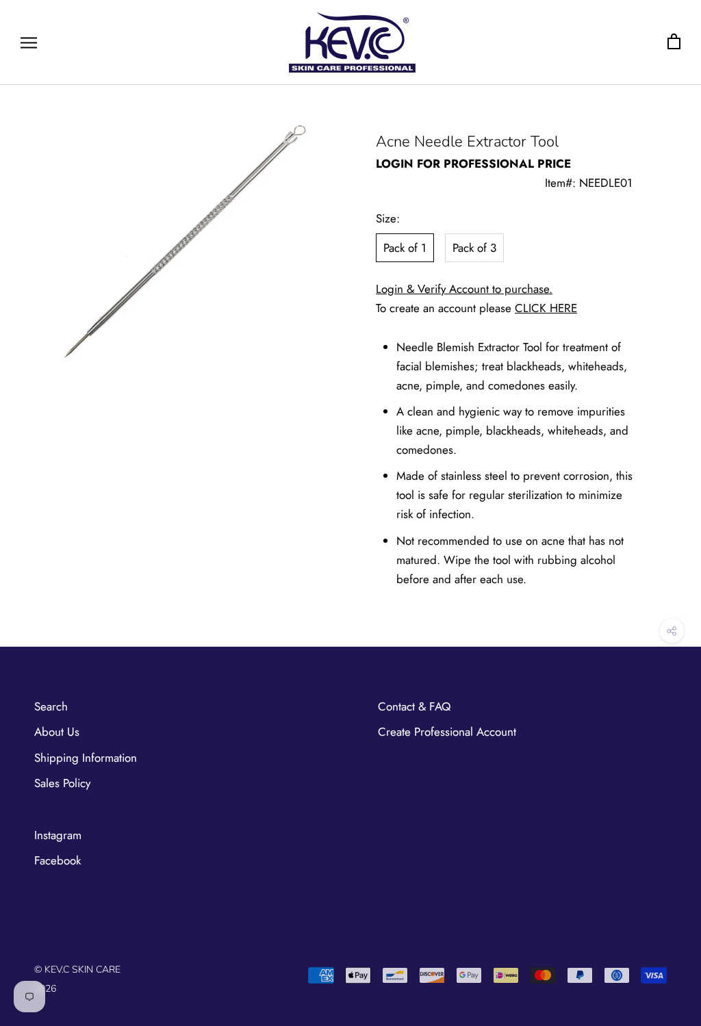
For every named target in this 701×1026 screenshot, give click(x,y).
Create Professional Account (447, 731)
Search (51, 706)
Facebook (57, 860)
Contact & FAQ (414, 706)
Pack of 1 (404, 248)
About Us (56, 731)
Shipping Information (85, 757)
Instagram (57, 835)
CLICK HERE (546, 308)
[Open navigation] (29, 42)
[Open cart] (673, 42)
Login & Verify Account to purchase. (464, 289)
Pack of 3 (474, 248)
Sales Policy (62, 783)
